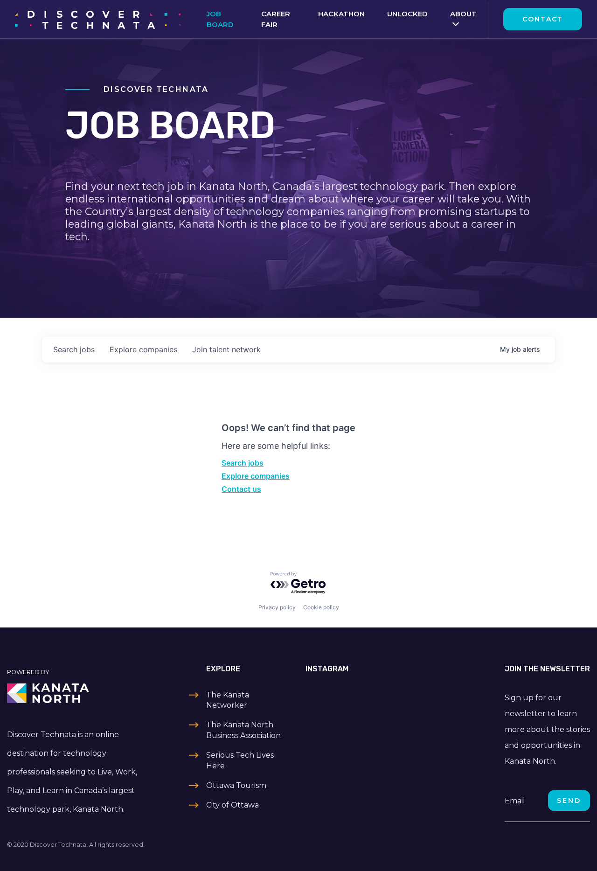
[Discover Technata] (97, 19)
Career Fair (275, 19)
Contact (542, 19)
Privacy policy (277, 607)
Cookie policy (321, 607)
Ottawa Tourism (236, 785)
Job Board (220, 19)
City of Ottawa (232, 805)
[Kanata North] (74, 693)
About (463, 13)
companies (143, 349)
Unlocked (407, 13)
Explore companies (256, 476)
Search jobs (243, 462)
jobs (74, 349)
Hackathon (341, 13)
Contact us (241, 489)
